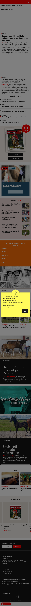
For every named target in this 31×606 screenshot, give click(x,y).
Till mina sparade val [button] (7, 311)
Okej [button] (25, 311)
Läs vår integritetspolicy (8, 307)
